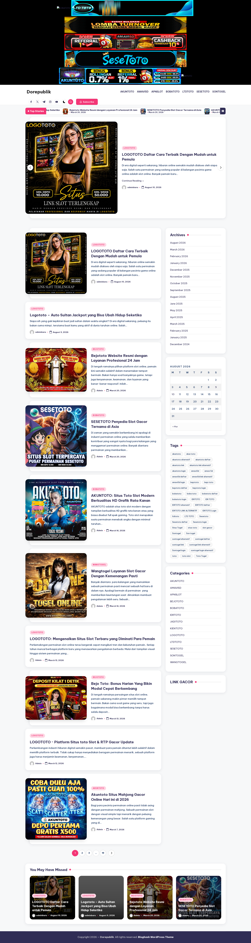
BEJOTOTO (98, 301)
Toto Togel (201, 508)
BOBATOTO (98, 367)
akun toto (190, 405)
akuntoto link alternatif (200, 417)
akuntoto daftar (203, 411)
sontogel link (178, 496)
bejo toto (208, 434)
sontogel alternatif (181, 491)
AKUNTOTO (98, 740)
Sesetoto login (200, 474)
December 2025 (180, 221)
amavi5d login (178, 434)
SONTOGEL (177, 607)
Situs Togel (177, 479)
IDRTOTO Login (209, 462)
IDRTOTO (196, 451)
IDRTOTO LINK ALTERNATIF (184, 462)
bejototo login (199, 439)
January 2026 (178, 214)
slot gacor (207, 479)
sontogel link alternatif (199, 496)
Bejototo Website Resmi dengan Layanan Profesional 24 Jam (147, 858)
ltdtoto (175, 468)
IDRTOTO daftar (202, 457)
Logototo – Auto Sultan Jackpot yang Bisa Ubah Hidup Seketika (86, 267)
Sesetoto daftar (180, 474)
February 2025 (179, 282)
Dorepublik (39, 92)
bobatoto (176, 445)
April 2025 (176, 269)
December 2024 (180, 296)
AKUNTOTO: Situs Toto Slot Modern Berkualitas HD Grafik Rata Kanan (158, 110)
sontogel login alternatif (202, 502)
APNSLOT (176, 546)
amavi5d (195, 422)
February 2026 (179, 208)
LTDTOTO (176, 593)
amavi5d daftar (179, 428)
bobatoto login (179, 451)
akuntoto (176, 405)
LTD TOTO (189, 468)
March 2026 (177, 201)
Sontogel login (178, 502)
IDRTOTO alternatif (181, 457)
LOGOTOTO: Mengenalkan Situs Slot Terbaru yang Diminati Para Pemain (92, 590)
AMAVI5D (175, 539)
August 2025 (178, 248)
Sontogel (176, 485)
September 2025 (180, 241)
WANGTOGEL (99, 516)
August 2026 (178, 194)
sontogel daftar (202, 491)
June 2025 (176, 255)
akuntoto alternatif (181, 411)
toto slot (186, 508)
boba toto (192, 445)
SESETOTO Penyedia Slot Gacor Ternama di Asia (83, 110)
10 (173, 346)
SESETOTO (176, 600)
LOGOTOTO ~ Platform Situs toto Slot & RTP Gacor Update (82, 694)
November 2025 (180, 228)
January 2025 (178, 289)
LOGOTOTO (129, 124)
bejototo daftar (179, 439)
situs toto (192, 479)
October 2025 (178, 235)
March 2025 (177, 275)
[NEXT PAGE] (111, 805)
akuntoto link (178, 417)
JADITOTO (176, 573)
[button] (87, 102)
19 (103, 804)
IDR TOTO (210, 451)
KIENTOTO (176, 580)
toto (174, 508)
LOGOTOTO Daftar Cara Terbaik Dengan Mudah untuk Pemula (50, 858)
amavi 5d (209, 422)
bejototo (194, 434)
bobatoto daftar (210, 445)
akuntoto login (179, 422)
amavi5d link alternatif (202, 428)
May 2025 (176, 262)
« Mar (175, 378)
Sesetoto (203, 468)
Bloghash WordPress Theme (156, 937)
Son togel (190, 485)
